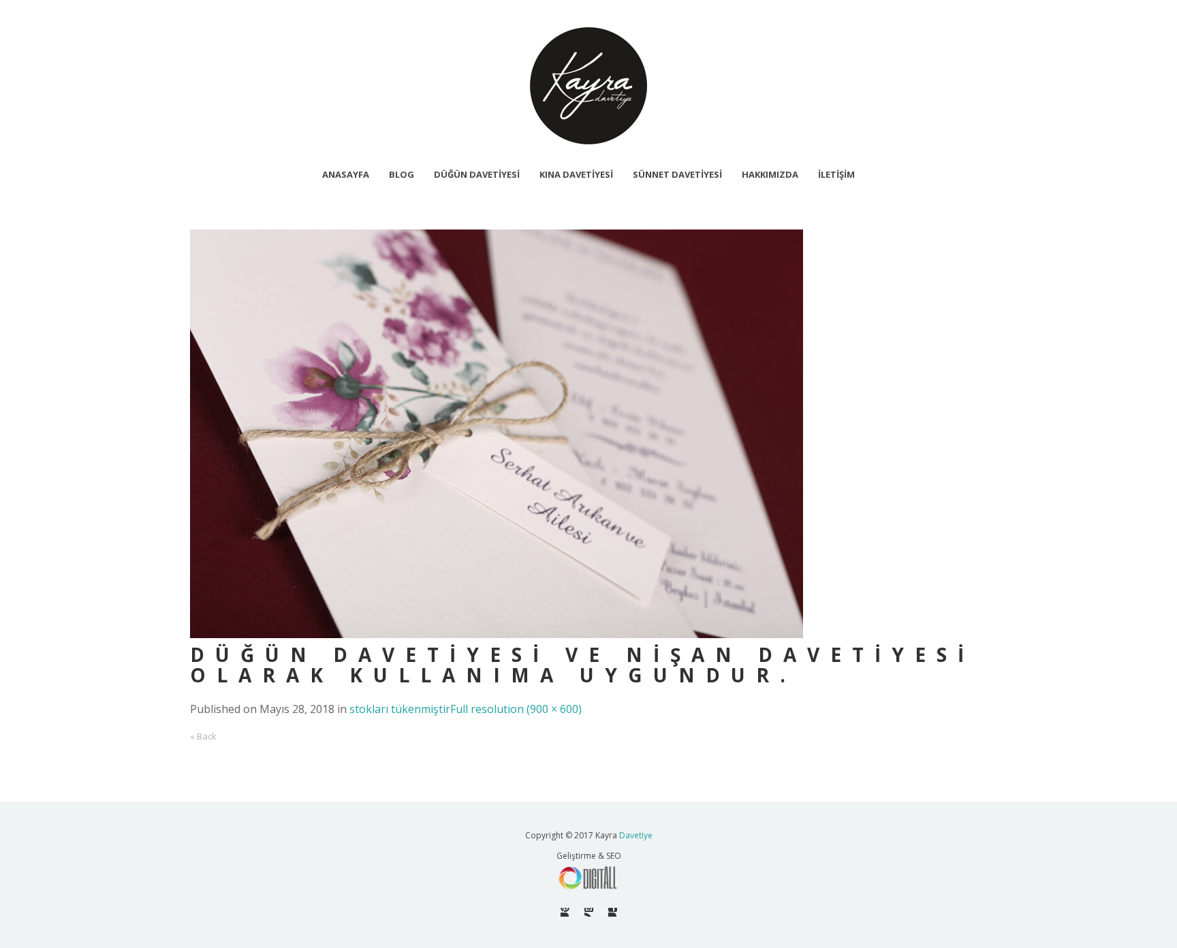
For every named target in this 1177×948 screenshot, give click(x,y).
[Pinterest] (565, 912)
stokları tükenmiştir (399, 708)
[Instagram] (588, 912)
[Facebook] (612, 912)
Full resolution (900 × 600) (516, 708)
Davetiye (636, 835)
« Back (203, 736)
